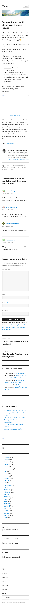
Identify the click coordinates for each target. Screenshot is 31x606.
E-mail (5, 302)
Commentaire (7, 269)
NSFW (6, 499)
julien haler (8, 165)
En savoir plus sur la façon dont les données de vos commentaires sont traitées (15, 327)
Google (4, 167)
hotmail (24, 167)
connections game (12, 191)
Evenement (8, 469)
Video (6, 511)
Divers (6, 466)
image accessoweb (15, 115)
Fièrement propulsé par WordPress (16, 603)
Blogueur (7, 462)
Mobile (6, 494)
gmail (19, 167)
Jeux (5, 483)
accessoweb (10, 143)
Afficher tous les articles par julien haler (18, 159)
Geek (5, 473)
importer (4, 169)
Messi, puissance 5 (20, 373)
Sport (6, 508)
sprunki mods (10, 240)
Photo (6, 501)
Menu (26, 6)
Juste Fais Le (20, 385)
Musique (7, 497)
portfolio (7, 504)
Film (5, 471)
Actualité (7, 457)
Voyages (7, 513)
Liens (6, 487)
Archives (5, 527)
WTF (5, 518)
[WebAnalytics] (15, 448)
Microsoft (9, 167)
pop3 (12, 169)
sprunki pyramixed (12, 223)
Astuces (23, 165)
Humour (7, 478)
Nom (4, 294)
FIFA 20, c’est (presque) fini (13, 429)
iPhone (6, 480)
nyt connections (11, 207)
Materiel (7, 490)
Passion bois (8, 422)
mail (9, 169)
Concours (7, 464)
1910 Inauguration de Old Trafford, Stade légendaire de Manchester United (15, 413)
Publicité (7, 506)
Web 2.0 (14, 167)
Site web (5, 310)
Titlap (5, 6)
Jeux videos (7, 485)
